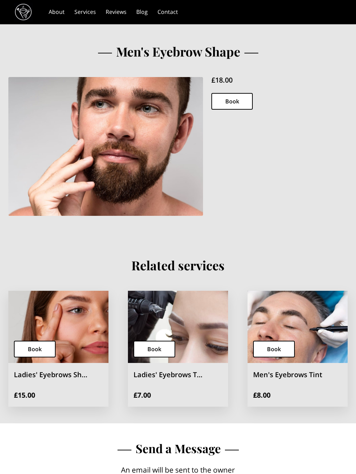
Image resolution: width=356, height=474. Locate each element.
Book (232, 101)
